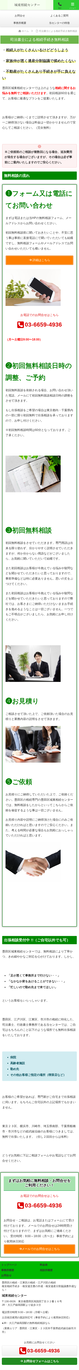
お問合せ (6, 1275)
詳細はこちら (41, 260)
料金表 (44, 1264)
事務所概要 (7, 1270)
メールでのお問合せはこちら (41, 1248)
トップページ (9, 1264)
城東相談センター (26, 4)
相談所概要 (46, 1270)
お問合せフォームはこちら (41, 1361)
